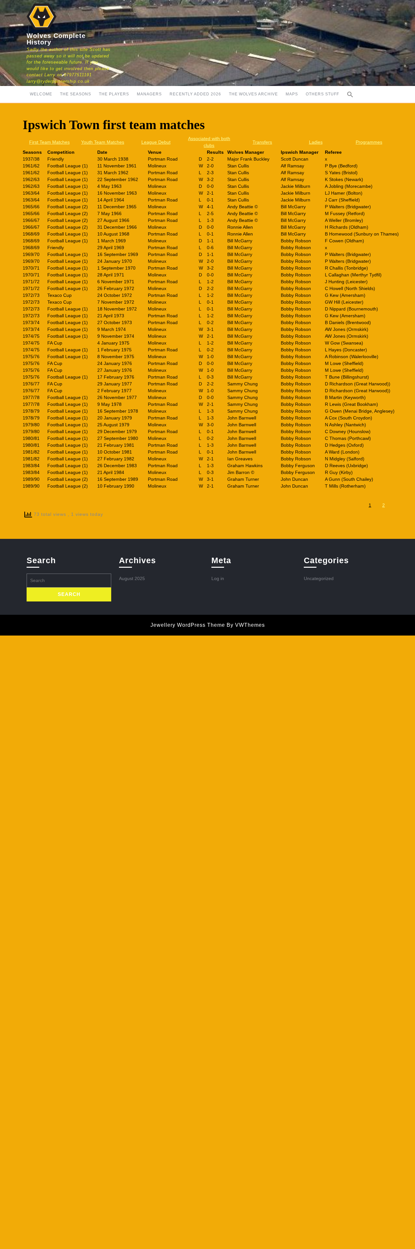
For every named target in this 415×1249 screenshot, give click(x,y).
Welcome (41, 94)
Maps (292, 94)
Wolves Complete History (56, 39)
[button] (350, 94)
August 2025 (132, 578)
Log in (217, 578)
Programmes (369, 142)
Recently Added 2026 (195, 94)
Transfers (262, 142)
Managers (149, 94)
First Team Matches (49, 142)
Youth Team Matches (102, 142)
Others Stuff (322, 94)
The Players (114, 94)
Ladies (316, 142)
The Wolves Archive (253, 94)
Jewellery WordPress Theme (187, 625)
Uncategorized (319, 578)
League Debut (156, 142)
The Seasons (75, 94)
